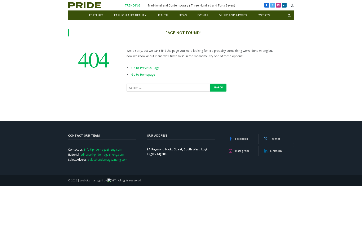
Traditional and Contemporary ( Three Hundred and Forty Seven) (191, 5)
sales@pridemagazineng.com (108, 160)
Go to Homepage (143, 74)
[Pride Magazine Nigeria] (84, 5)
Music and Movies (233, 15)
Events (202, 15)
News (182, 15)
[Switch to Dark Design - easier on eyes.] (292, 5)
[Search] (289, 15)
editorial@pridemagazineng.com (102, 154)
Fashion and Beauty (130, 15)
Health (162, 15)
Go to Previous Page (145, 68)
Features (96, 15)
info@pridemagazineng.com (103, 149)
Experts (263, 15)
